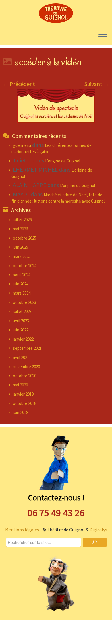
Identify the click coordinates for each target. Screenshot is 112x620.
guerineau (22, 145)
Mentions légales (22, 529)
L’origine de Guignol (62, 161)
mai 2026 (20, 229)
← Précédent (19, 84)
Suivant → (96, 84)
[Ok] (94, 542)
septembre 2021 (27, 348)
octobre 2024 (24, 265)
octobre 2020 (24, 375)
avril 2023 (21, 320)
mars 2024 (21, 293)
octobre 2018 (24, 403)
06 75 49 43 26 (56, 513)
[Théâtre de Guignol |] (56, 13)
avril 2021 (21, 357)
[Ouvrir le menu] (102, 35)
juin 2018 (20, 412)
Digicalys (98, 529)
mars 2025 (21, 256)
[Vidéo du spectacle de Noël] (56, 105)
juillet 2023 (22, 311)
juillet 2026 (22, 219)
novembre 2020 (26, 366)
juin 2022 (20, 330)
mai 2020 (20, 385)
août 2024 (21, 274)
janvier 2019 (23, 394)
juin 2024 (20, 284)
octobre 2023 (24, 302)
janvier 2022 (23, 339)
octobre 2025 (24, 238)
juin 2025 (20, 247)
